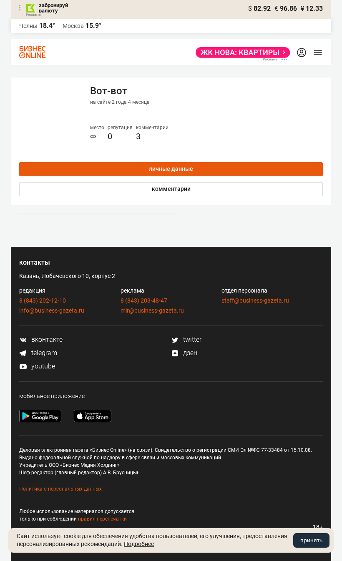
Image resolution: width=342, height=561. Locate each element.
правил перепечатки (102, 519)
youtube (42, 366)
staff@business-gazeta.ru (255, 300)
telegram (43, 353)
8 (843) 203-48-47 (144, 300)
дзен (189, 353)
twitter (191, 339)
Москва (73, 26)
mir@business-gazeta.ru (152, 310)
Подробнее (139, 544)
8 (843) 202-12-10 (42, 300)
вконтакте (46, 339)
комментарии (171, 188)
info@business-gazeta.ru (51, 310)
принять (311, 540)
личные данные (171, 168)
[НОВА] (240, 52)
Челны (28, 26)
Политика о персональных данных (60, 489)
